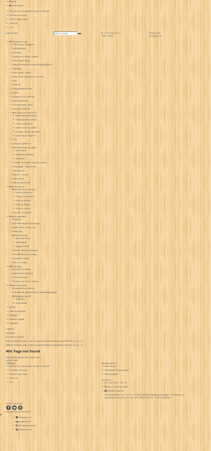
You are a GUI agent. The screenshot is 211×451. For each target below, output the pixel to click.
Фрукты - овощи (20, 174)
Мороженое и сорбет (26, 119)
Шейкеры (20, 158)
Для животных (23, 238)
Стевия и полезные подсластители (29, 162)
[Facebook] (8, 407)
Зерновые (17, 68)
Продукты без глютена (23, 96)
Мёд (14, 80)
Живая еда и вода (21, 60)
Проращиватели (20, 100)
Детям (12, 307)
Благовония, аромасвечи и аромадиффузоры (34, 292)
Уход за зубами (23, 200)
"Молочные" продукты (23, 44)
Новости (13, 23)
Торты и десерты (24, 123)
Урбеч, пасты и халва (26, 127)
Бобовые (16, 52)
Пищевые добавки (25, 154)
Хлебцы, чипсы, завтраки (28, 131)
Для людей (21, 242)
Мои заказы (110, 366)
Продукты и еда (20, 41)
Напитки (16, 84)
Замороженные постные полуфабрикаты (32, 64)
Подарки (13, 315)
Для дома (17, 266)
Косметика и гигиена (26, 189)
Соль (14, 139)
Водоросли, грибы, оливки (25, 56)
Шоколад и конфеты (26, 135)
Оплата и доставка (18, 19)
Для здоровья (19, 216)
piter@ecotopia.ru (115, 390)
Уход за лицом (23, 204)
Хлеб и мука (18, 178)
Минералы (17, 231)
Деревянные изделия (22, 273)
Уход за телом (23, 208)
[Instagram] (20, 407)
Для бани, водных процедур (25, 223)
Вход (13, 1)
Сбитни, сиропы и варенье (25, 250)
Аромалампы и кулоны (23, 288)
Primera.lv (25, 411)
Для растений (22, 246)
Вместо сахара (19, 262)
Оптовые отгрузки (18, 15)
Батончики (21, 150)
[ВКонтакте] (14, 407)
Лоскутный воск (20, 277)
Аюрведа (16, 219)
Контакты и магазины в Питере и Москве (29, 11)
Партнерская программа (116, 370)
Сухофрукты (18, 170)
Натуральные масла (22, 88)
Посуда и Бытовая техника (25, 281)
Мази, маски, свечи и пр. (24, 227)
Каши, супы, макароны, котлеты (28, 76)
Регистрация (17, 5)
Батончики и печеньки (26, 115)
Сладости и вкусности (26, 112)
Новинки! (13, 323)
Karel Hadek (21, 303)
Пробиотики (22, 235)
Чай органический (21, 182)
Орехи (15, 92)
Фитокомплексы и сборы (24, 254)
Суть (11, 27)
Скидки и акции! (16, 319)
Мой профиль (111, 374)
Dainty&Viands (19, 48)
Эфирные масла (23, 296)
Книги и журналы (17, 311)
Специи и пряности (21, 143)
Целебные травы (20, 258)
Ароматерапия (19, 285)
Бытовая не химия (21, 269)
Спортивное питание (26, 147)
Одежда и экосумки (21, 212)
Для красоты (18, 186)
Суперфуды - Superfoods (24, 166)
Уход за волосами (24, 196)
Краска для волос (24, 192)
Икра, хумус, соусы (21, 72)
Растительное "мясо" (22, 104)
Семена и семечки (21, 108)
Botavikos (20, 299)
